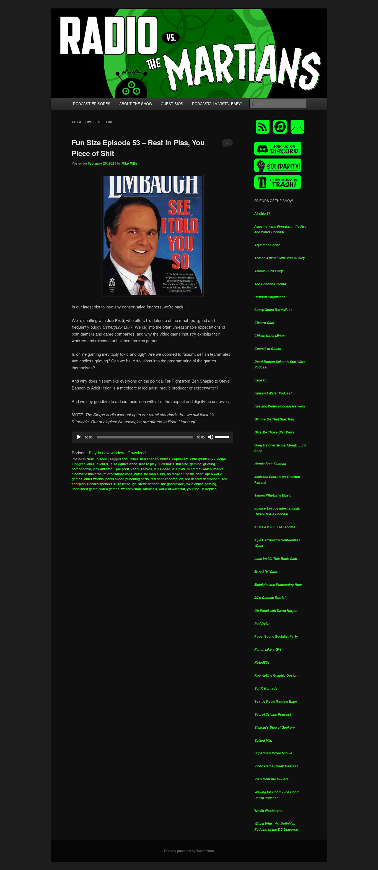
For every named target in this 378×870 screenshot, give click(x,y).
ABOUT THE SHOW (135, 103)
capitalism (180, 458)
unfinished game (85, 488)
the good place (172, 483)
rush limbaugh (125, 483)
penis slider (114, 478)
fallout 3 (101, 463)
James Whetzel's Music (272, 495)
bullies (165, 458)
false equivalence (123, 463)
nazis (138, 473)
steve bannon (148, 483)
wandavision (131, 488)
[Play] (79, 437)
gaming (195, 463)
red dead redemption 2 (202, 478)
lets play (178, 468)
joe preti (122, 468)
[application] (152, 437)
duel (90, 463)
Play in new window (106, 452)
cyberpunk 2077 (203, 458)
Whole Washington (268, 810)
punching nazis (137, 478)
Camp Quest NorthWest (273, 309)
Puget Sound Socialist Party (276, 636)
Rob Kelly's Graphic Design (275, 675)
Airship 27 (262, 213)
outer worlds (94, 478)
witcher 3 (150, 488)
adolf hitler (130, 458)
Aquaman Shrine (267, 244)
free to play (148, 463)
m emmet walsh (199, 468)
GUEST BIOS (172, 103)
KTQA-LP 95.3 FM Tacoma (274, 526)
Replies (209, 488)
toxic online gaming (201, 483)
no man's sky (154, 473)
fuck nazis (166, 463)
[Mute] (210, 437)
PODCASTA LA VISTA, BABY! (217, 103)
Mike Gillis (129, 163)
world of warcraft (172, 488)
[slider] (223, 437)
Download (137, 452)
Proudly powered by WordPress (189, 850)
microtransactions (118, 473)
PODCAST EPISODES (91, 103)
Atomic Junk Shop (268, 270)
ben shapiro (149, 458)
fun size (182, 463)
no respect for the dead (185, 473)
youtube (193, 488)
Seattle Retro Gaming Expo (275, 701)
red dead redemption (167, 478)
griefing (209, 463)
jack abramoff (104, 468)
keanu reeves (141, 468)
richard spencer (99, 483)
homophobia (81, 468)
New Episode (97, 458)
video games (109, 488)
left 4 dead (162, 468)
